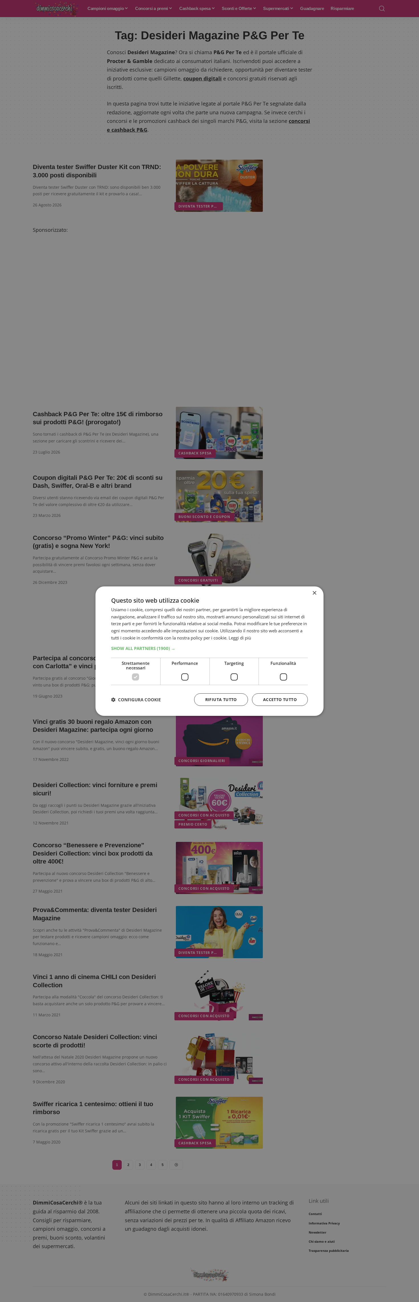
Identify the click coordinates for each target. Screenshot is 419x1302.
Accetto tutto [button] (280, 699)
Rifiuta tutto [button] (221, 699)
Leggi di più (240, 638)
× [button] (314, 593)
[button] (209, 648)
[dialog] (209, 651)
